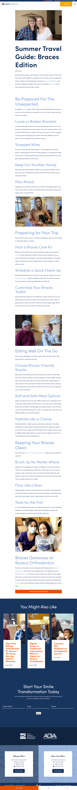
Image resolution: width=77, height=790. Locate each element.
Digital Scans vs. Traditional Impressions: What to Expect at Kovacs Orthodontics (36, 652)
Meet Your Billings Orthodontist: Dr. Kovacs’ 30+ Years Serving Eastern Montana (12, 652)
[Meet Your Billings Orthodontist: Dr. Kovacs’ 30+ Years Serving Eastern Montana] (14, 629)
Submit (38, 713)
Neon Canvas (22, 785)
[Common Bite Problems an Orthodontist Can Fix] (63, 629)
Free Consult (66, 4)
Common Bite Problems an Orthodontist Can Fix (60, 648)
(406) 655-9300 (20, 764)
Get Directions (19, 771)
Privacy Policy (59, 785)
